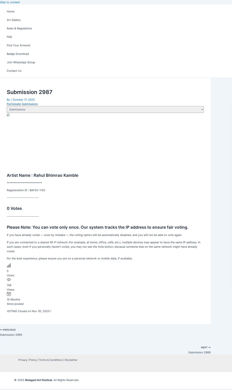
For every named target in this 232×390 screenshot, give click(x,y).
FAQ (9, 37)
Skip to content (10, 2)
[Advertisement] (105, 143)
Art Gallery (14, 20)
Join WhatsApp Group (21, 62)
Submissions (30, 104)
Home (10, 11)
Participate (14, 104)
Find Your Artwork (18, 45)
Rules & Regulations (19, 28)
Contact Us (14, 70)
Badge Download (18, 53)
